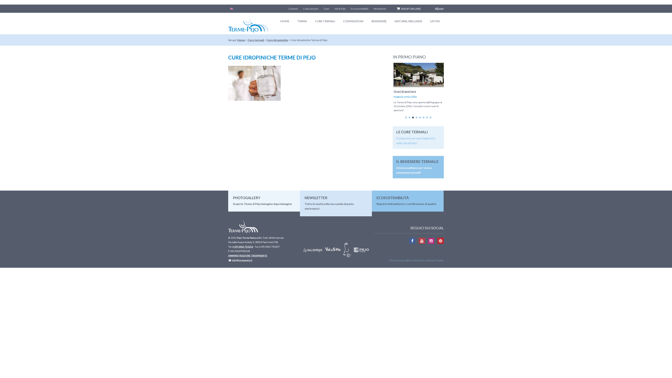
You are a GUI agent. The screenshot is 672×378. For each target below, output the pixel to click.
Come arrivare (310, 8)
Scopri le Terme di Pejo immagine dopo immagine (262, 203)
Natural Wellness (408, 21)
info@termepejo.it (242, 260)
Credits (440, 260)
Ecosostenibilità (359, 8)
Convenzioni (353, 21)
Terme (302, 21)
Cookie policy (418, 260)
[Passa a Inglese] (231, 8)
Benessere (379, 21)
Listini (435, 21)
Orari (326, 8)
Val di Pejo (340, 8)
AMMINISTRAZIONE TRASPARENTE (247, 255)
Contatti (293, 8)
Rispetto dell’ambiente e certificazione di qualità (406, 203)
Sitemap (430, 260)
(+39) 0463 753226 (242, 246)
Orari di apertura (404, 91)
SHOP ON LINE (411, 8)
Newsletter (380, 8)
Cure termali (325, 21)
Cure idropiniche (277, 40)
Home (284, 21)
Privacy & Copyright (399, 260)
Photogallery (246, 198)
